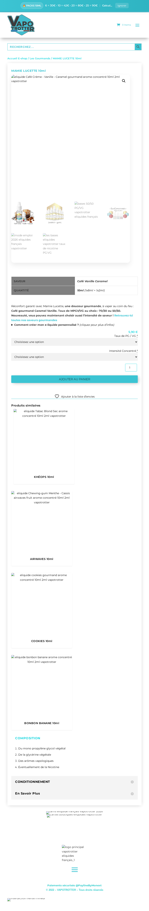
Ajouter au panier (74, 379)
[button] (123, 80)
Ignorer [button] (122, 5)
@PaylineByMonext (89, 885)
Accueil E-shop (17, 58)
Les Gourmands (40, 58)
